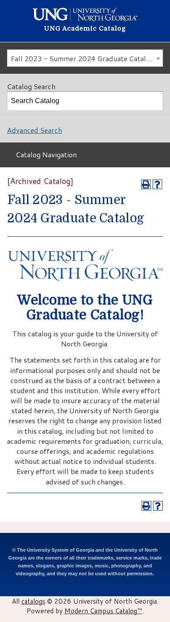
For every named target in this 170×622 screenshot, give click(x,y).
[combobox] (85, 58)
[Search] (154, 101)
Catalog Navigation (46, 154)
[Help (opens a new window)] (157, 184)
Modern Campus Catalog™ (103, 610)
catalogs (33, 601)
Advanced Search (34, 130)
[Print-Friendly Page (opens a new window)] (146, 184)
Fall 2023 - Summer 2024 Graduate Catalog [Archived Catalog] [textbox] (87, 58)
